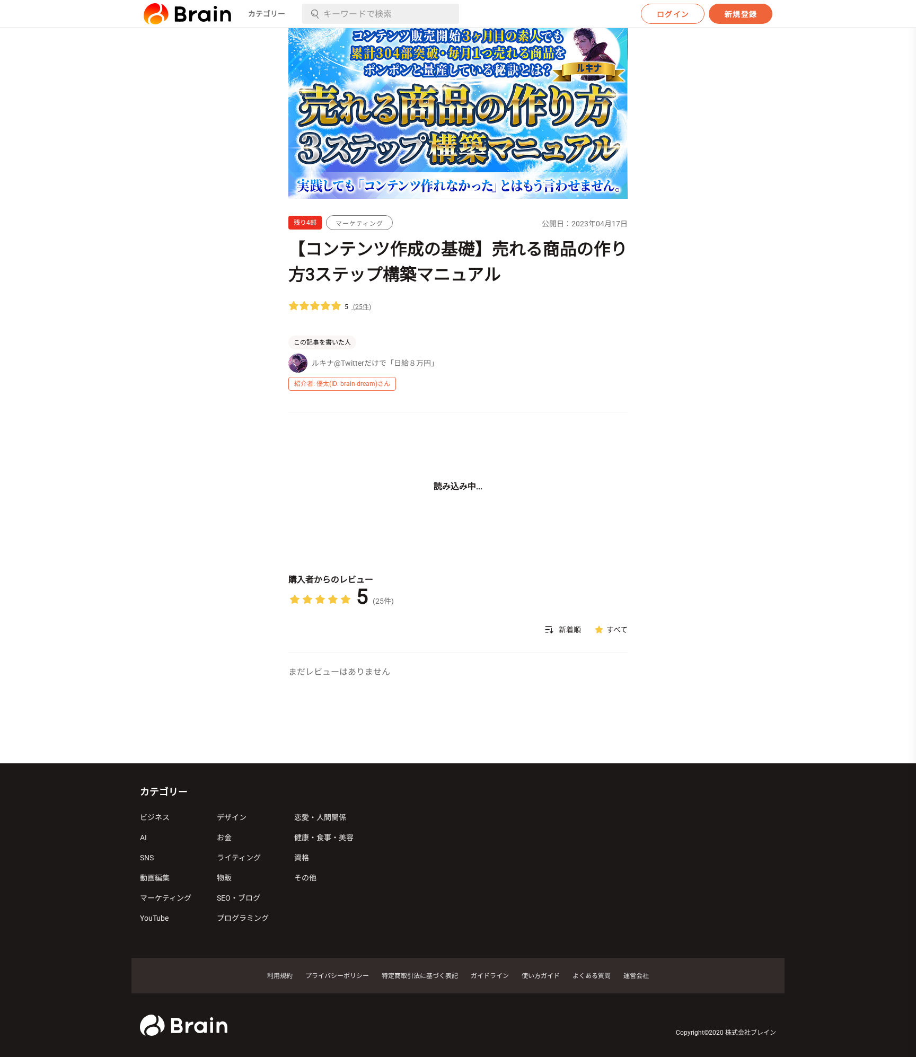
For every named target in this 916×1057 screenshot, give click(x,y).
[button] (187, 13)
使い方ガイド (541, 976)
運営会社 (636, 976)
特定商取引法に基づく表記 (420, 976)
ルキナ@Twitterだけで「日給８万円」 (375, 363)
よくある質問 (591, 976)
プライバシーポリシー (337, 976)
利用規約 (280, 976)
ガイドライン (490, 976)
